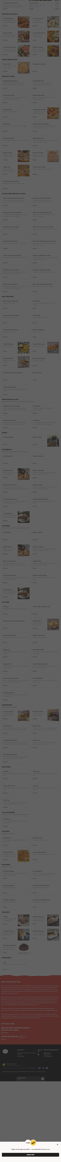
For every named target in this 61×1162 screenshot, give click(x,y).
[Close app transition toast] (57, 1144)
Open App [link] (30, 1155)
